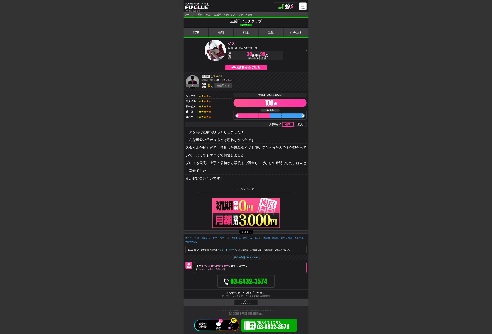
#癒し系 (236, 238)
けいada (216, 76)
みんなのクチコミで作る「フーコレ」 (246, 292)
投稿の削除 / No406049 (246, 257)
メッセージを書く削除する (210, 269)
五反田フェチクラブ (224, 14)
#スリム (247, 238)
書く (231, 328)
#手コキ (299, 238)
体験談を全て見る (247, 67)
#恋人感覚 (287, 238)
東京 (208, 14)
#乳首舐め (191, 242)
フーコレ (189, 14)
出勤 (271, 32)
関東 (200, 14)
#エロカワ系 (192, 238)
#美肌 (275, 238)
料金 (246, 32)
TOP (196, 32)
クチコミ (296, 32)
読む (218, 328)
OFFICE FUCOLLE (249, 313)
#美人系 (206, 238)
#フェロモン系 (221, 238)
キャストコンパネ (227, 249)
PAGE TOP (246, 303)
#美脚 (266, 238)
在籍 (221, 32)
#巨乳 (258, 238)
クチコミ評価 (246, 14)
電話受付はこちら (273, 326)
